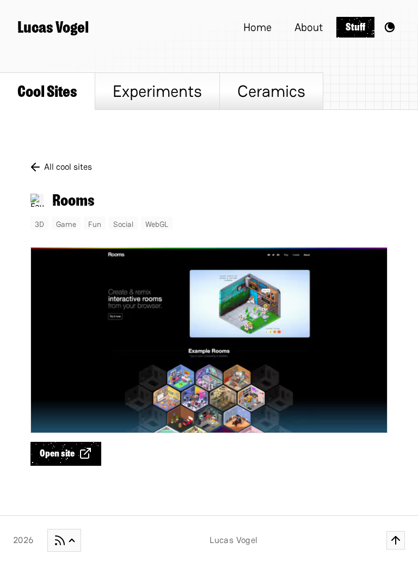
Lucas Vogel (53, 27)
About (308, 27)
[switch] (390, 27)
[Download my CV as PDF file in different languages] (64, 540)
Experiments (157, 91)
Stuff (355, 27)
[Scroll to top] (395, 540)
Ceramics (271, 91)
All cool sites (68, 166)
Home (257, 27)
